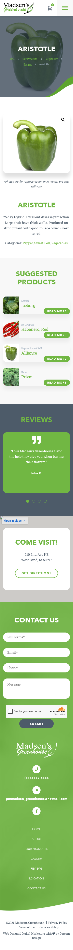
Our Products (30, 58)
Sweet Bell (42, 243)
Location (36, 878)
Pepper (28, 64)
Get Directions (36, 573)
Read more (57, 311)
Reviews (37, 869)
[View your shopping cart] (49, 8)
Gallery (37, 859)
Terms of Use (26, 927)
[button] (63, 119)
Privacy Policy (57, 923)
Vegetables (52, 58)
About (37, 839)
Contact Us (36, 888)
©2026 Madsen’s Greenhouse (25, 923)
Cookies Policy (49, 927)
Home (11, 58)
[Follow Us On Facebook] (36, 811)
